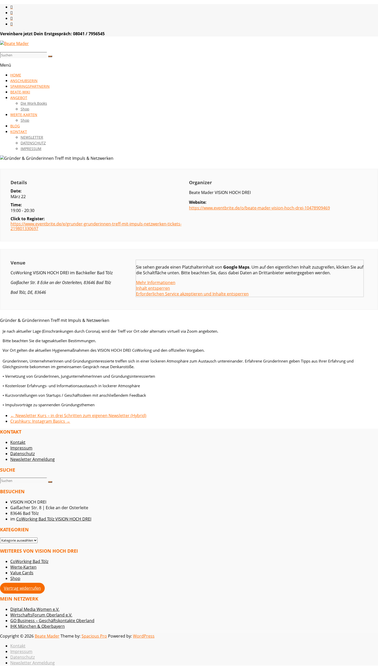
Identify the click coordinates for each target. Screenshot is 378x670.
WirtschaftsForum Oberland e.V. (41, 615)
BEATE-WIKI (20, 92)
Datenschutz (22, 453)
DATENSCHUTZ (33, 142)
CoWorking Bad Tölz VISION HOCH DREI (53, 519)
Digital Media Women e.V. (34, 609)
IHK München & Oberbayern (37, 626)
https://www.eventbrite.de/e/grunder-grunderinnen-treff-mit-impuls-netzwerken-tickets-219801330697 (96, 226)
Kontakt (17, 442)
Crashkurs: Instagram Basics (40, 421)
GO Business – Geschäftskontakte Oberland (52, 620)
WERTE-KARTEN (23, 114)
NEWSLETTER (32, 137)
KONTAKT (18, 131)
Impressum (21, 448)
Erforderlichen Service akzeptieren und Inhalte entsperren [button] (192, 294)
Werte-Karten (23, 567)
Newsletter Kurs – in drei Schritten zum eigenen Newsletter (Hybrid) (78, 415)
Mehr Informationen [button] (155, 282)
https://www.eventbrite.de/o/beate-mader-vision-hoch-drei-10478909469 (259, 208)
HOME (15, 75)
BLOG (15, 126)
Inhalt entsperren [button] (153, 288)
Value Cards (21, 573)
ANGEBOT (18, 97)
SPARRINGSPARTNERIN (30, 86)
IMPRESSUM (31, 148)
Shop (25, 109)
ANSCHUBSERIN (24, 80)
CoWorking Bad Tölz (29, 561)
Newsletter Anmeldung (32, 459)
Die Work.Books (34, 103)
